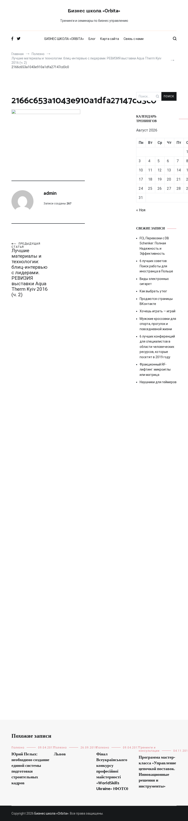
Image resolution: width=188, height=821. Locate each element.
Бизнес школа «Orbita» (94, 11)
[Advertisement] (156, 467)
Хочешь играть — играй (157, 311)
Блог (92, 39)
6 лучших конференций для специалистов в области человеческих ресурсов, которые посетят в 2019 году (157, 347)
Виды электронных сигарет (154, 281)
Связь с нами (134, 39)
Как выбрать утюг (153, 291)
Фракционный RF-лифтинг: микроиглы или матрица (155, 370)
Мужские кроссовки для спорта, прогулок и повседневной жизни (158, 324)
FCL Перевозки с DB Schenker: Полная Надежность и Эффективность (154, 245)
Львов (60, 754)
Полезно (17, 747)
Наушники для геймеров (158, 382)
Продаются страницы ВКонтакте (156, 301)
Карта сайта (109, 39)
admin (50, 193)
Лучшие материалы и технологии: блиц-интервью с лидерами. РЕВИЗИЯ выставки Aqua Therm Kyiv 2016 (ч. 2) (29, 269)
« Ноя (140, 210)
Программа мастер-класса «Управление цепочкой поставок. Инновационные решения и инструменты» (157, 772)
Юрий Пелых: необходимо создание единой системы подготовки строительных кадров (30, 769)
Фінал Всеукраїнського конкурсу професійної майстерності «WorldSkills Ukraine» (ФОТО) (112, 771)
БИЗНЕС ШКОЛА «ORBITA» (64, 39)
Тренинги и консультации (149, 749)
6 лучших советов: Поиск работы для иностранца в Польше (156, 266)
